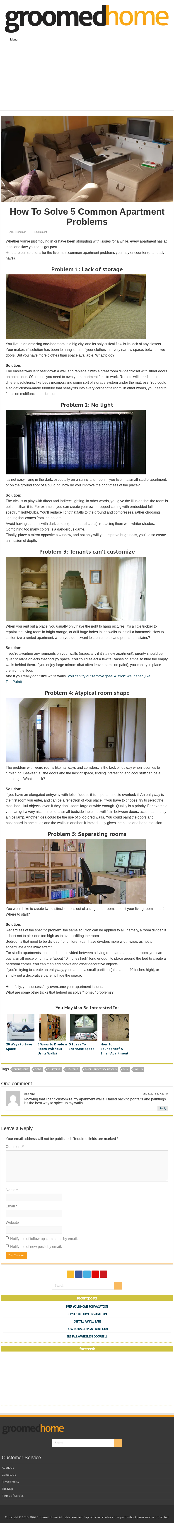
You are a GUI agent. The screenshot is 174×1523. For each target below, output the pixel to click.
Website (12, 1222)
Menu (13, 39)
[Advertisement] (87, 78)
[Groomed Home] (87, 18)
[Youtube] (103, 1274)
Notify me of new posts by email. (36, 1247)
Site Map (7, 1488)
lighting (73, 1069)
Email (11, 1206)
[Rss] (70, 1274)
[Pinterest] (95, 1274)
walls (139, 1069)
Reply (163, 1108)
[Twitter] (87, 1274)
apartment (21, 1069)
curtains (54, 1069)
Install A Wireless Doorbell (87, 1336)
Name (12, 1190)
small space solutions (101, 1069)
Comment (15, 1147)
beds (38, 1069)
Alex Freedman (18, 232)
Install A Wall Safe (87, 1321)
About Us (8, 1467)
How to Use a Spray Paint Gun (87, 1329)
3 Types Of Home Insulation (87, 1314)
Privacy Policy (10, 1481)
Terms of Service (13, 1495)
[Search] (118, 1286)
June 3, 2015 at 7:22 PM (155, 1093)
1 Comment (40, 232)
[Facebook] (78, 1274)
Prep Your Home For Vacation (87, 1306)
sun (125, 1069)
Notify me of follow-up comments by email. (44, 1239)
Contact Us (9, 1474)
